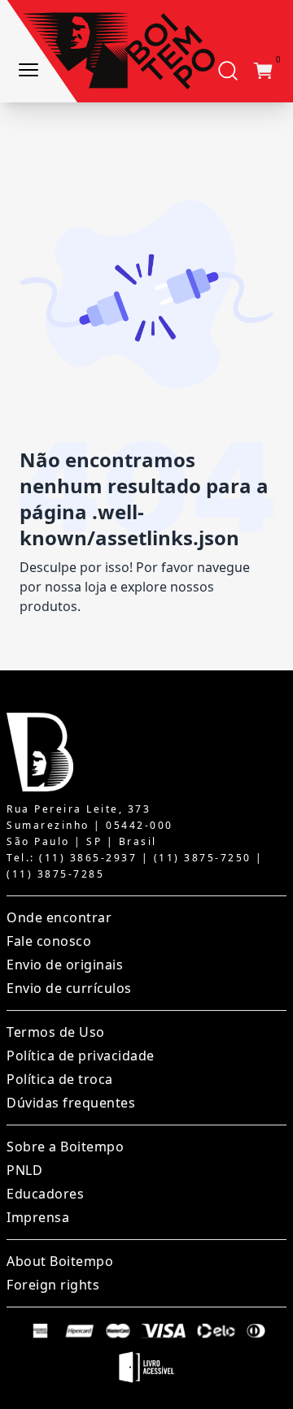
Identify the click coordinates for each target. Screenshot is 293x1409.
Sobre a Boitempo (65, 1146)
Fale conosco (49, 941)
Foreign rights (53, 1285)
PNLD (24, 1170)
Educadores (45, 1194)
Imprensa (38, 1217)
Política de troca (60, 1079)
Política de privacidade (81, 1055)
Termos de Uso (56, 1032)
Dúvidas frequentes (71, 1103)
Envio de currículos (69, 988)
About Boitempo (60, 1261)
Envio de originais (65, 964)
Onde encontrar (59, 917)
